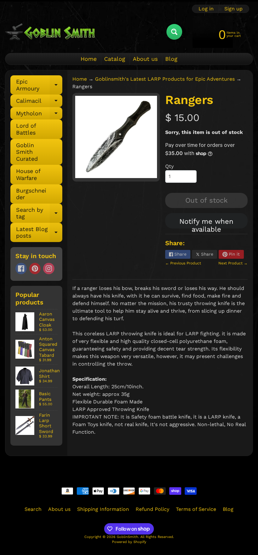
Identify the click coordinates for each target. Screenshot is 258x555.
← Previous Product (183, 263)
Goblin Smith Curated (27, 152)
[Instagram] (48, 268)
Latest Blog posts (39, 233)
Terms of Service (196, 509)
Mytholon (39, 115)
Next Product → (233, 263)
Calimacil (39, 102)
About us (145, 58)
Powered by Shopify (129, 542)
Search (33, 509)
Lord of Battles (26, 129)
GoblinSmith (127, 537)
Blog (171, 58)
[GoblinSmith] (50, 31)
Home (89, 58)
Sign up (233, 8)
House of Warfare (28, 174)
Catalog (114, 58)
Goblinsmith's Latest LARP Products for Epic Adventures (165, 79)
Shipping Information (103, 509)
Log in (206, 8)
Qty (169, 166)
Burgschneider (31, 194)
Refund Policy (152, 509)
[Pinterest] (35, 268)
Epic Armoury (39, 85)
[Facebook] (21, 268)
